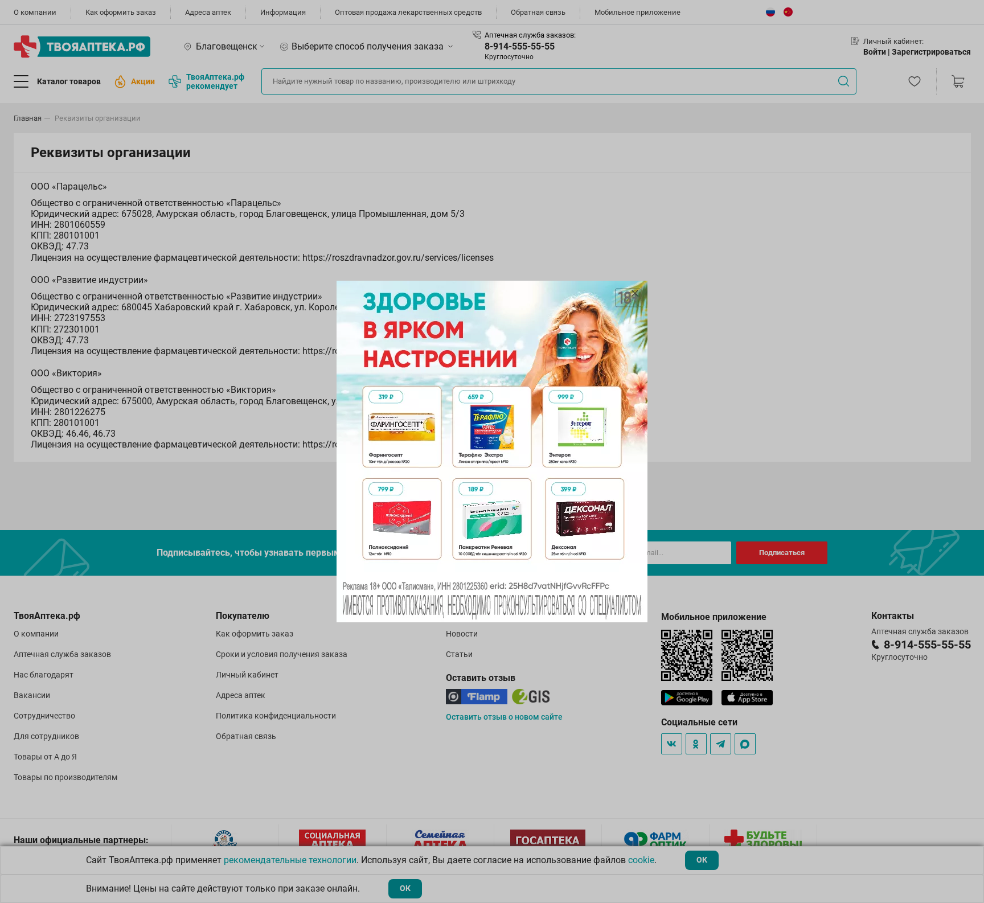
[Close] (634, 293)
